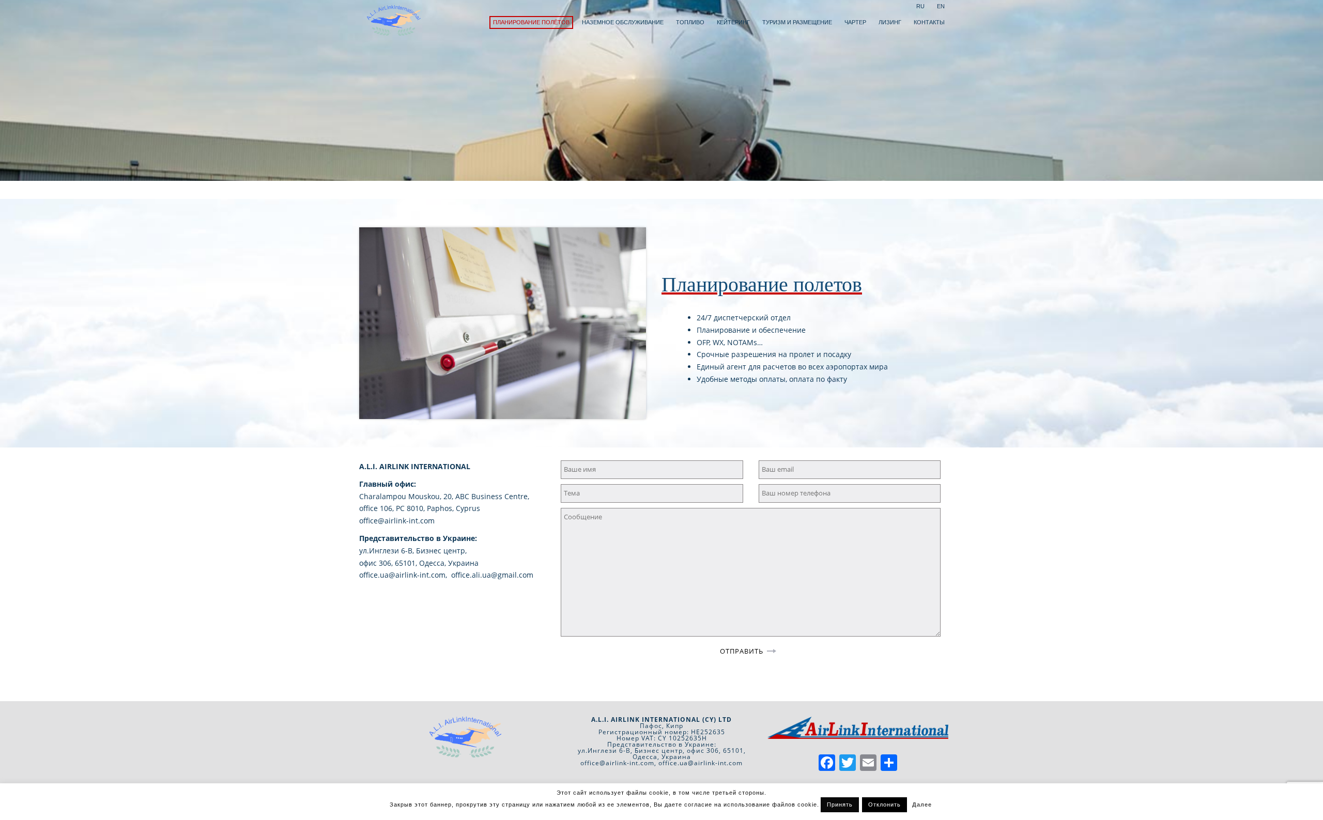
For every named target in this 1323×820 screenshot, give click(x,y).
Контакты (929, 22)
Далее (922, 804)
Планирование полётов (531, 22)
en (941, 6)
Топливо (690, 22)
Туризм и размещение (797, 22)
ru (920, 6)
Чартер (855, 22)
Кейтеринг (733, 22)
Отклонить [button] (884, 804)
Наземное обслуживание (623, 22)
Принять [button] (840, 804)
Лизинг (890, 22)
